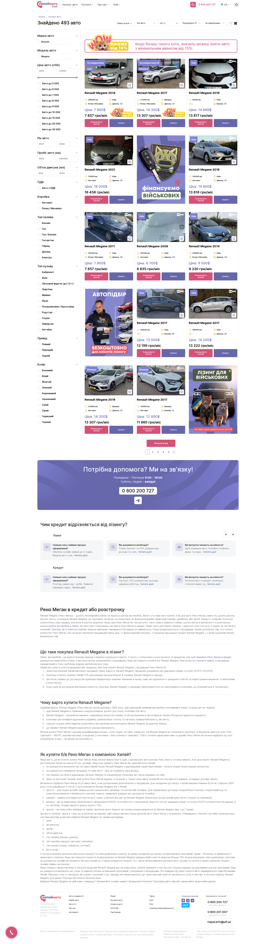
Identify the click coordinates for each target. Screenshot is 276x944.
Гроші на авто (116, 904)
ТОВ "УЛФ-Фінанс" (97, 931)
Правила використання (174, 934)
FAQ (151, 904)
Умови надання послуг (225, 934)
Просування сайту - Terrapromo (177, 937)
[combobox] (146, 23)
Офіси (152, 896)
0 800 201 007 (218, 912)
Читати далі (80, 555)
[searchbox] (51, 41)
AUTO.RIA (114, 908)
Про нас (72, 908)
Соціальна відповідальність (162, 908)
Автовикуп (73, 912)
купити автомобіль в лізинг (63, 625)
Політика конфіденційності (175, 931)
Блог (152, 900)
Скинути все (123, 23)
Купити (121, 123)
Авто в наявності (76, 896)
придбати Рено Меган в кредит (213, 657)
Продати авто (117, 900)
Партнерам (115, 912)
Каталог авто (70, 4)
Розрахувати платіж (96, 123)
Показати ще (161, 443)
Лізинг (113, 896)
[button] (129, 73)
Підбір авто (74, 900)
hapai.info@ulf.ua (219, 922)
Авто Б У (72, 904)
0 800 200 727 (207, 4)
